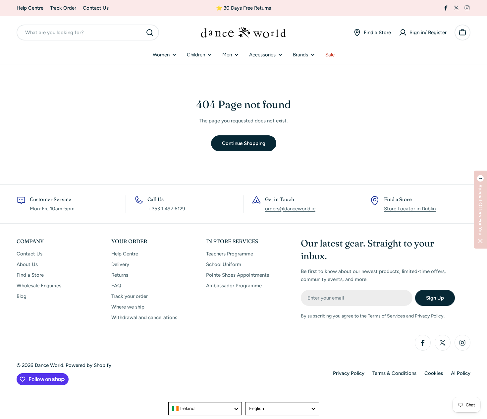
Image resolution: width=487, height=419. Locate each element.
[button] (480, 209)
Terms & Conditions (394, 373)
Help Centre (30, 8)
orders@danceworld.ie (290, 209)
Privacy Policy (348, 373)
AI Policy (460, 373)
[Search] (150, 32)
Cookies (433, 373)
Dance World (49, 365)
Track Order (63, 8)
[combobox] (88, 32)
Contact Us (96, 8)
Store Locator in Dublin (410, 209)
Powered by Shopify (88, 365)
